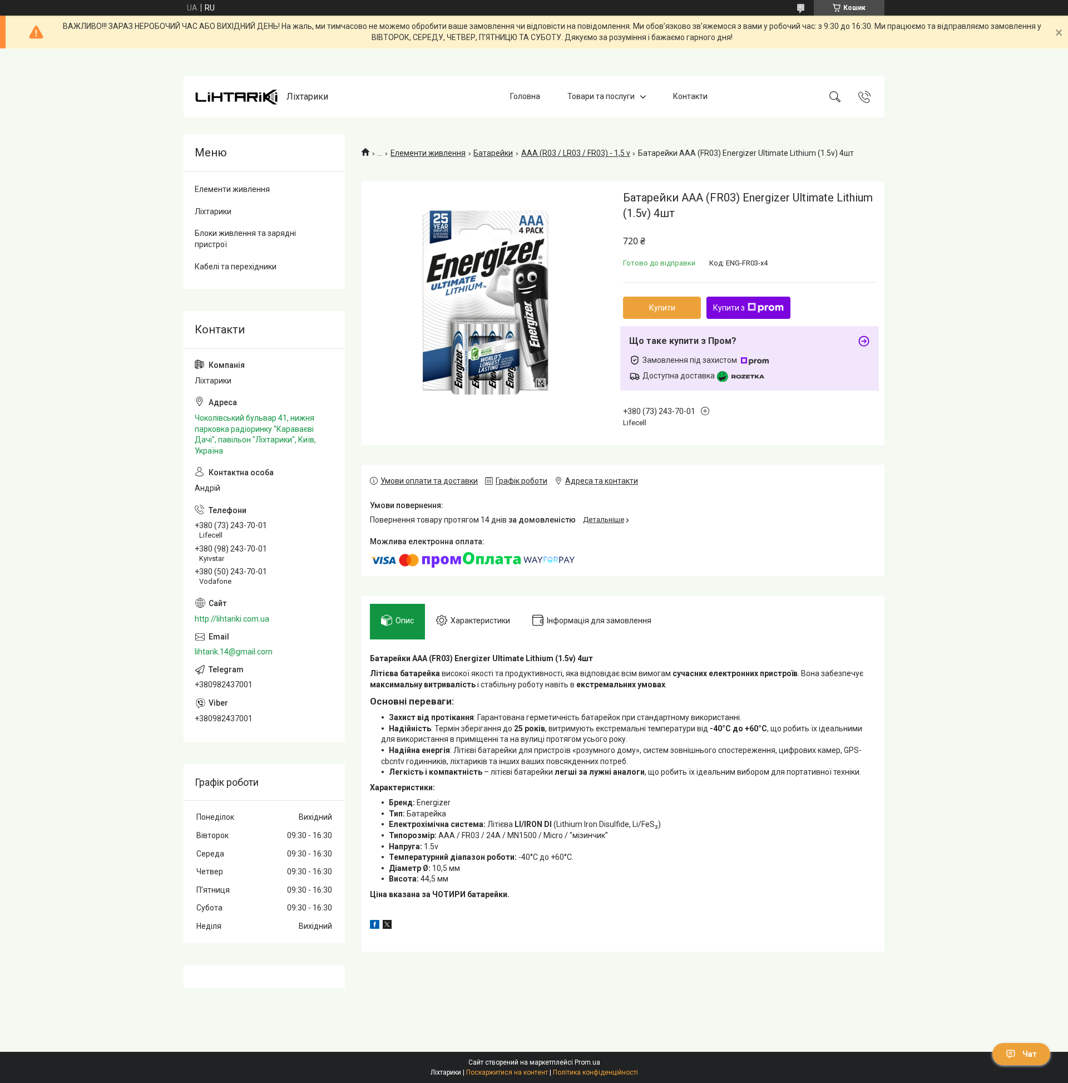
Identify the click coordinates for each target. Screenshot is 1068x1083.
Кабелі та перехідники (235, 266)
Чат (1029, 1054)
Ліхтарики (213, 211)
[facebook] (374, 926)
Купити (662, 307)
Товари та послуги (601, 96)
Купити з (729, 307)
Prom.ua (587, 1062)
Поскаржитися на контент (507, 1072)
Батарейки (493, 153)
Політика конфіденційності (595, 1072)
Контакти (690, 96)
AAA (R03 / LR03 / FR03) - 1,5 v (575, 153)
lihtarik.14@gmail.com (234, 651)
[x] (387, 926)
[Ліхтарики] (236, 97)
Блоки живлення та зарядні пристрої (245, 239)
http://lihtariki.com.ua (232, 618)
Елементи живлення (428, 153)
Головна (525, 96)
